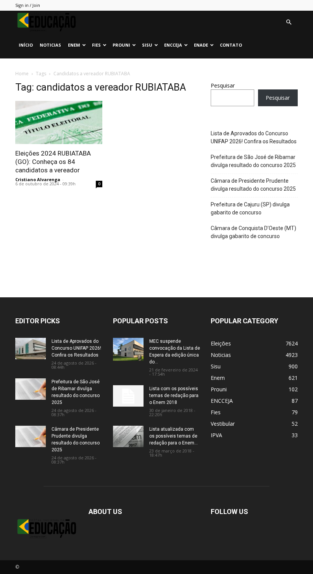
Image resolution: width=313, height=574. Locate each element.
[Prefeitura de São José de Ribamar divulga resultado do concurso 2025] (30, 389)
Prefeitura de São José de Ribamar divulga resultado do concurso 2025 (253, 161)
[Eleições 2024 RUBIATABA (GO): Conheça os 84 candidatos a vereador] (58, 122)
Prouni (121, 45)
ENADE (201, 45)
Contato (231, 45)
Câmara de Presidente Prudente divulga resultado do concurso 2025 (253, 185)
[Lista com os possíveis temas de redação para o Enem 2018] (128, 396)
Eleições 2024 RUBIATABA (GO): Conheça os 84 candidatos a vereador (53, 161)
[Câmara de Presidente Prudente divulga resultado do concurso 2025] (30, 436)
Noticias (50, 45)
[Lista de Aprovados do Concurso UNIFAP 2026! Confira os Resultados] (30, 348)
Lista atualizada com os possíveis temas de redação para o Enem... (173, 436)
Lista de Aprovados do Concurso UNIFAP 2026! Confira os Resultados (254, 137)
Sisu (147, 45)
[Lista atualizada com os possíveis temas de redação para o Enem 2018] (128, 436)
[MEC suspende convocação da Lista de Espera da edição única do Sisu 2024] (128, 349)
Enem (74, 45)
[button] (288, 22)
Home (22, 73)
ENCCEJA (173, 45)
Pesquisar (223, 85)
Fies (96, 45)
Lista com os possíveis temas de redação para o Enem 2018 (173, 395)
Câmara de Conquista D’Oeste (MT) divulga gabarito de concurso (253, 232)
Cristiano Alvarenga (37, 179)
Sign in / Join (27, 5)
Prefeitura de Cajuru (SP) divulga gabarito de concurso (250, 208)
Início (26, 45)
